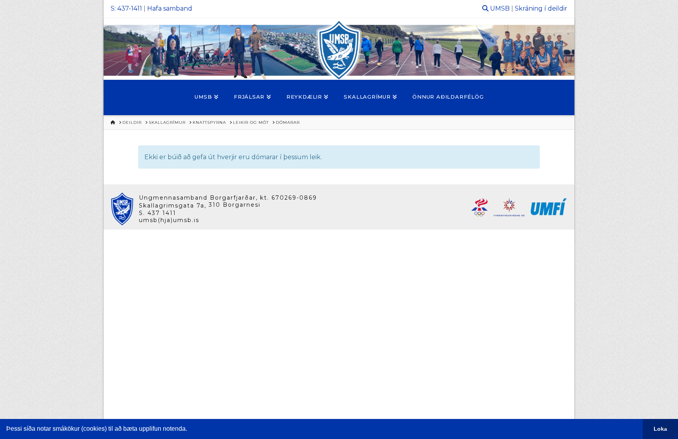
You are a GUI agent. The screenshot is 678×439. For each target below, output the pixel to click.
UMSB (500, 8)
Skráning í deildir (541, 8)
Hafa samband (169, 8)
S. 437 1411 (157, 213)
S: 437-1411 (126, 8)
